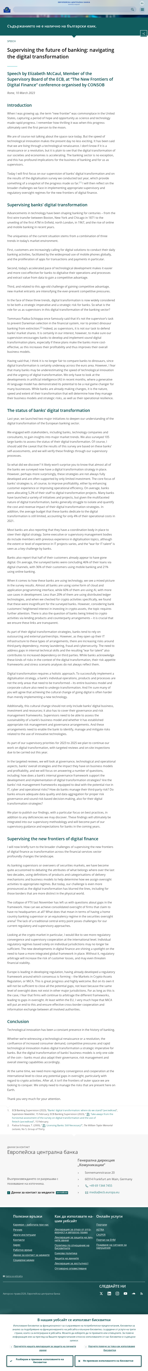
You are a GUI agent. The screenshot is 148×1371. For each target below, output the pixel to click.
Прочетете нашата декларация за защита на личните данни (45, 1348)
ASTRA (100, 1230)
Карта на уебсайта (14, 1276)
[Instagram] (117, 1293)
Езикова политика (66, 1253)
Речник (17, 1230)
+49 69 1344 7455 (100, 1185)
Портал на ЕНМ (105, 1240)
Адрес (17, 1245)
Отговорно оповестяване (71, 1268)
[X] (101, 1293)
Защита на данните (67, 1258)
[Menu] (142, 10)
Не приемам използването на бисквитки (108, 1361)
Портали (101, 1225)
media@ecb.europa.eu (104, 1192)
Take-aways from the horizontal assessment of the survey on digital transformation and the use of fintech (62, 1118)
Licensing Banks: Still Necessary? (64, 1126)
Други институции (24, 1235)
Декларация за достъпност (71, 1263)
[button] (142, 3)
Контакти (19, 1240)
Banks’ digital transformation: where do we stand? (75, 1110)
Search (132, 9)
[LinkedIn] (109, 1293)
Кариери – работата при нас (31, 1225)
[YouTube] (125, 1293)
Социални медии (23, 1260)
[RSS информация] (141, 1293)
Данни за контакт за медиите (32, 1192)
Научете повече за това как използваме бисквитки (111, 1348)
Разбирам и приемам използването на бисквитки (40, 1361)
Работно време (22, 1250)
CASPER (101, 1235)
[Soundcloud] (133, 1293)
